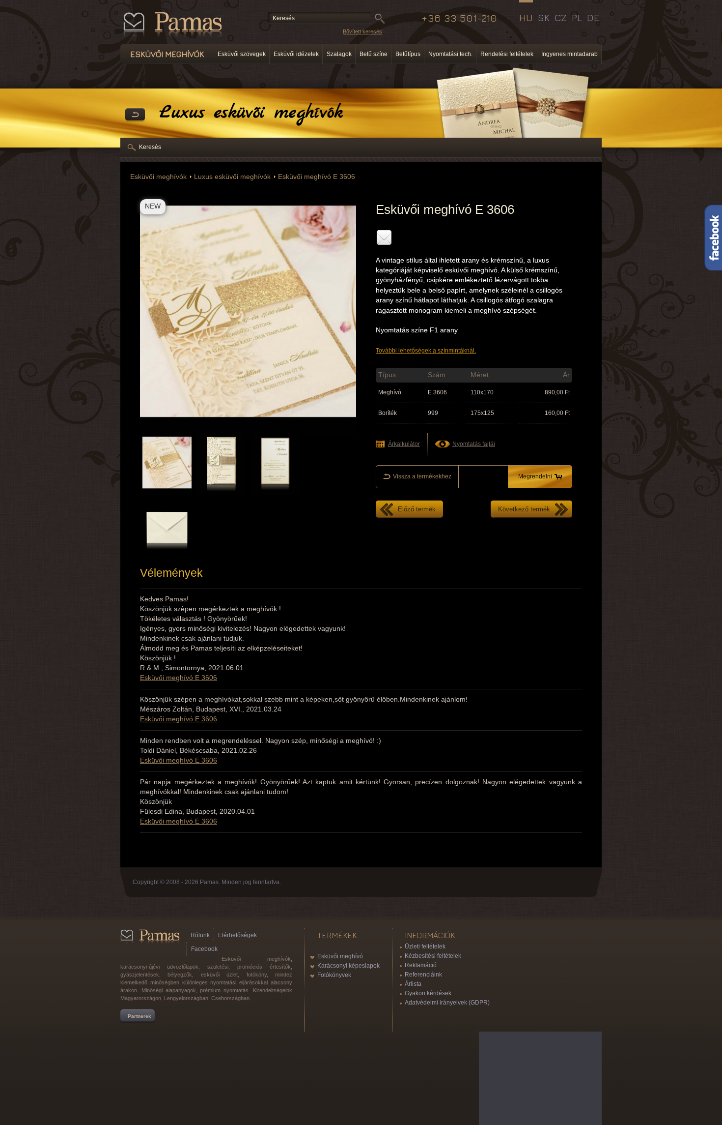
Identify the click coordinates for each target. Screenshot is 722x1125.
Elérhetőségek (237, 935)
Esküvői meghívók (158, 176)
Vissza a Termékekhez (135, 115)
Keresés (150, 147)
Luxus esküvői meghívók (232, 176)
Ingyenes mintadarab (569, 54)
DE (593, 17)
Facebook (204, 949)
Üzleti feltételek (425, 946)
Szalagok (339, 54)
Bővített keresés (362, 31)
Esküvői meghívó (340, 956)
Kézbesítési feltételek (433, 955)
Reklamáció (421, 965)
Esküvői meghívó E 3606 (316, 176)
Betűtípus (407, 54)
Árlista (413, 983)
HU (526, 17)
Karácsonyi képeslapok (348, 965)
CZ (561, 17)
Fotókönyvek (334, 975)
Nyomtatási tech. (450, 54)
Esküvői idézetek (296, 54)
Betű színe (374, 54)
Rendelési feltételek (506, 54)
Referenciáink (423, 974)
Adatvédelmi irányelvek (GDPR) (447, 1002)
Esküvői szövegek (242, 54)
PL (577, 17)
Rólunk (200, 935)
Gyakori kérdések (428, 993)
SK (544, 17)
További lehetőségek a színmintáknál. (426, 350)
